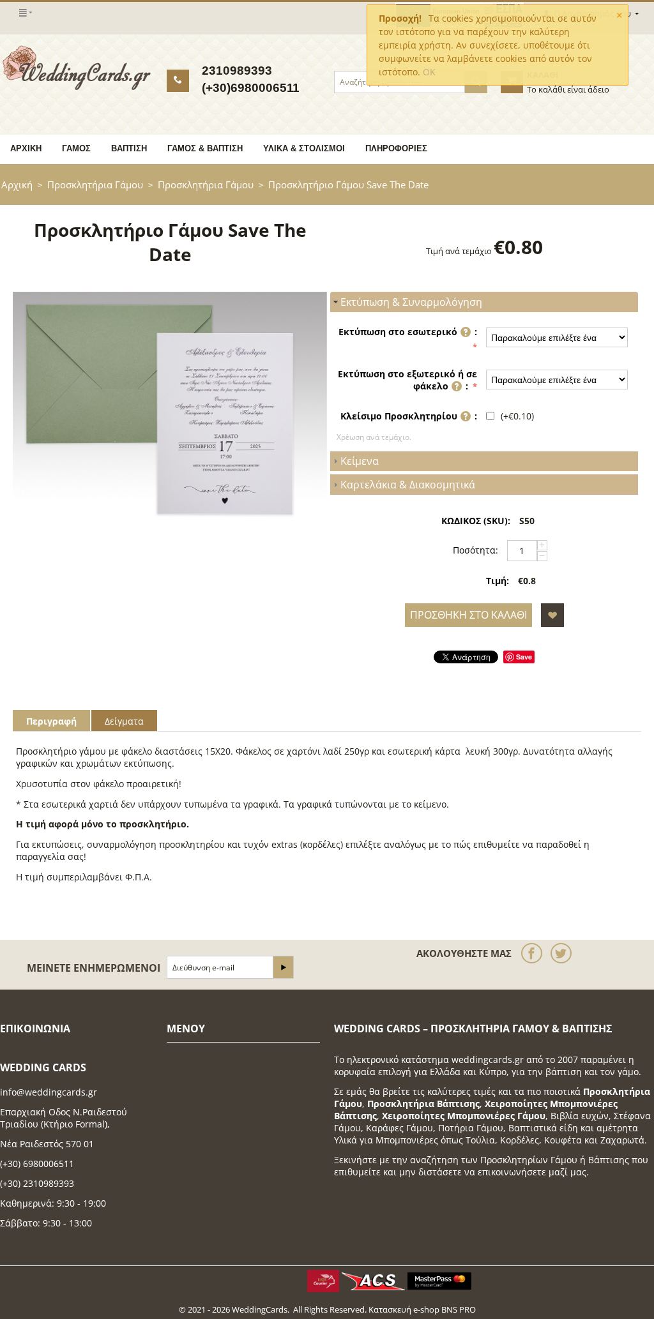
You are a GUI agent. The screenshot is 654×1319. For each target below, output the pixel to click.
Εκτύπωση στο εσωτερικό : (407, 332)
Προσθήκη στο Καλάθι (468, 615)
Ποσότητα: (475, 550)
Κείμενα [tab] (359, 461)
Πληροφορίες (396, 148)
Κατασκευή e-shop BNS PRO (422, 1309)
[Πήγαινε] (283, 967)
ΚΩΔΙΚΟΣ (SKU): (475, 521)
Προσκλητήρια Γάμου (95, 184)
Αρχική (26, 148)
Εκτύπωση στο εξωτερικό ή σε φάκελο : (407, 380)
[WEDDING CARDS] (76, 67)
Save (524, 656)
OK (429, 72)
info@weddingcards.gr (48, 1092)
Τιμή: (497, 581)
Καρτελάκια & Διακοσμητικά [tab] (407, 485)
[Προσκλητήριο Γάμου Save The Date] (170, 409)
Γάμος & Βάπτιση (205, 148)
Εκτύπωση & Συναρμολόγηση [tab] (411, 302)
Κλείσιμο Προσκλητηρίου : (408, 416)
